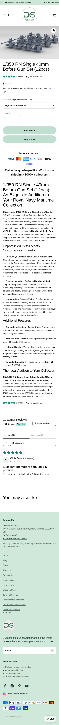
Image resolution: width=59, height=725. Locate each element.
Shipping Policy (10, 590)
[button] (9, 76)
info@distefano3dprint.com (15, 538)
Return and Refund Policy (14, 604)
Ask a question (42, 423)
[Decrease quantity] (6, 119)
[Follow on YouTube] (27, 686)
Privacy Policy (9, 585)
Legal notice (8, 580)
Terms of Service (10, 595)
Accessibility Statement (13, 600)
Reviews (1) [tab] (9, 435)
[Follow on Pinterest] (19, 686)
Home (5, 555)
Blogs (5, 565)
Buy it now (29, 139)
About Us (7, 570)
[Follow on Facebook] (5, 686)
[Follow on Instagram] (12, 686)
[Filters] (6, 443)
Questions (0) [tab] (37, 435)
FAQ (5, 560)
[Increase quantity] (18, 119)
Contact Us (8, 575)
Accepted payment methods (11, 611)
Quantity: (7, 113)
